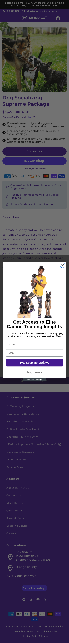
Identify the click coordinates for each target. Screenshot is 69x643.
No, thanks (34, 372)
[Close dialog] (62, 265)
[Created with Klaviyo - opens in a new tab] (34, 379)
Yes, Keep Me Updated (35, 362)
